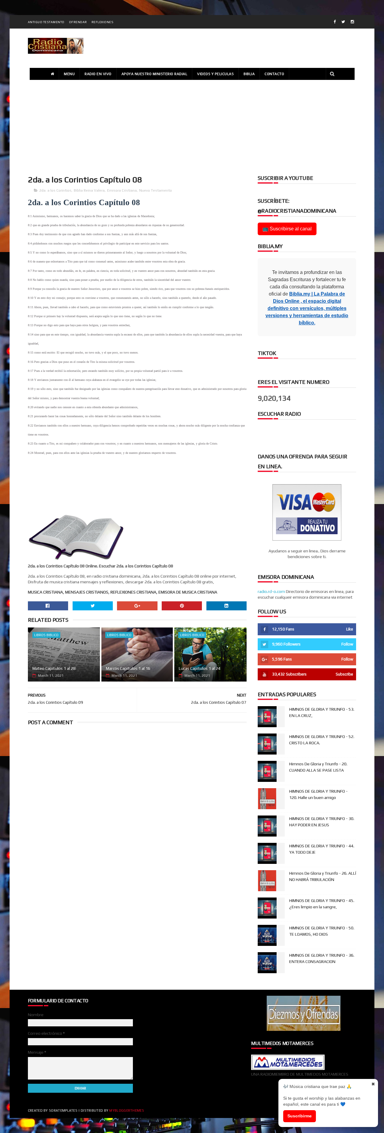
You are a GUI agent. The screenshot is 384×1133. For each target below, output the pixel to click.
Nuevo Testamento (155, 190)
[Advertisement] (192, 126)
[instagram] (352, 22)
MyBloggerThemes (126, 1110)
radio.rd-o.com (271, 591)
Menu (69, 74)
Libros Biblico (46, 635)
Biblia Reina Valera (89, 190)
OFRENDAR (78, 22)
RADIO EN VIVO (98, 74)
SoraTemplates (63, 1110)
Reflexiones (103, 22)
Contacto (274, 74)
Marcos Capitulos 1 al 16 (128, 668)
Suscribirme (299, 1115)
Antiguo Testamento (46, 22)
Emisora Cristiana (122, 190)
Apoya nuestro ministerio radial (155, 74)
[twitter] (343, 22)
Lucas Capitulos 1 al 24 (199, 668)
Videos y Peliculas (215, 74)
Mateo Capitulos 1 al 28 (54, 668)
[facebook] (335, 22)
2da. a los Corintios (55, 190)
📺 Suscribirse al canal (287, 228)
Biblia (249, 74)
